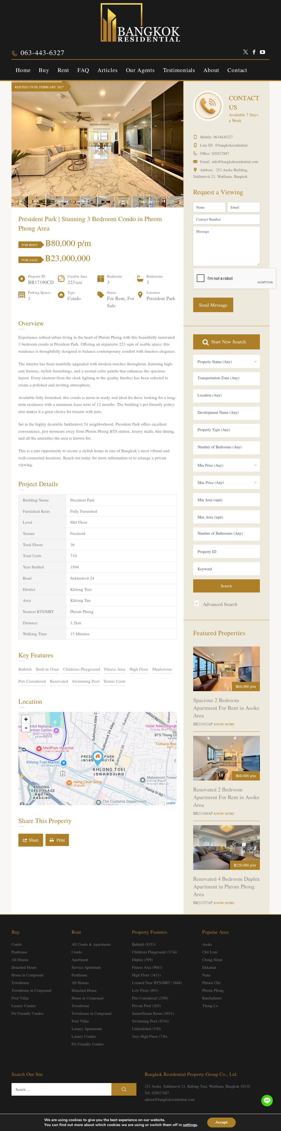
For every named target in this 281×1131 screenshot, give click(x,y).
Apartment (80, 959)
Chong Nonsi (212, 959)
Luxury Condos (24, 1005)
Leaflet (170, 802)
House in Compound (27, 975)
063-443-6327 (42, 52)
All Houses (20, 959)
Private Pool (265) (146, 1005)
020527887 (220, 153)
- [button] (26, 727)
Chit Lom (209, 952)
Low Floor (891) (145, 990)
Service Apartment (86, 967)
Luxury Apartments (87, 1028)
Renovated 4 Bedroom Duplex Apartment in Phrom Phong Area (226, 886)
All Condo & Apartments (91, 944)
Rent (63, 70)
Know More (224, 724)
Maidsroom (162, 669)
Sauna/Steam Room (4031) (153, 1013)
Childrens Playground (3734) (154, 952)
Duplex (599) (142, 959)
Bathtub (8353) (144, 944)
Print (59, 840)
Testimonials (179, 70)
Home (23, 70)
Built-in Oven (47, 669)
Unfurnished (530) (146, 1028)
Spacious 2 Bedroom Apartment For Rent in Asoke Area (226, 707)
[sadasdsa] (97, 758)
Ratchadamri (212, 998)
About (211, 70)
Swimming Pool (85, 681)
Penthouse (19, 952)
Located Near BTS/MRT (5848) (157, 982)
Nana (206, 975)
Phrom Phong (213, 990)
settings (190, 1125)
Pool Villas (20, 998)
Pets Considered (32, 681)
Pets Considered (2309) (150, 998)
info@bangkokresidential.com (235, 161)
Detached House (24, 967)
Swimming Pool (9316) (150, 1021)
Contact (237, 70)
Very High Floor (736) (149, 1036)
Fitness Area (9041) (147, 967)
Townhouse (20, 982)
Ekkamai (209, 967)
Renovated (59, 681)
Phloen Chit (211, 982)
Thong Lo (210, 1005)
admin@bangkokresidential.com (170, 1099)
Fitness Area (114, 669)
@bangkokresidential (231, 145)
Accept (221, 1122)
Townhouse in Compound (31, 990)
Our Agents (140, 70)
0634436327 (223, 136)
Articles (107, 70)
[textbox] (226, 378)
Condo (17, 944)
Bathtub (25, 669)
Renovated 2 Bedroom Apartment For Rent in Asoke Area (226, 797)
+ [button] (26, 719)
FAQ (83, 70)
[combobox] (226, 361)
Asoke (207, 944)
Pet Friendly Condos (27, 1013)
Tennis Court (114, 681)
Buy (44, 70)
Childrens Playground (81, 669)
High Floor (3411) (146, 975)
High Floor (139, 669)
